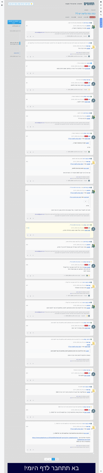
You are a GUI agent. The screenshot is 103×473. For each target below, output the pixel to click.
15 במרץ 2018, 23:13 (78, 190)
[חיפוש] (100, 14)
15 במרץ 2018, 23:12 (78, 161)
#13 (27, 190)
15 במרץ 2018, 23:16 (78, 305)
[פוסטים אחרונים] (100, 8)
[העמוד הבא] (46, 459)
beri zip (88, 46)
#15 (27, 244)
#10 (27, 116)
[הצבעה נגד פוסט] (27, 36)
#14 (27, 227)
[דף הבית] (100, 2)
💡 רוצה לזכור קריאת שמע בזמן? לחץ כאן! (20, 4)
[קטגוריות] (100, 5)
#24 (27, 426)
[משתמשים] (100, 11)
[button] (100, 471)
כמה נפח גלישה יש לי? (74, 138)
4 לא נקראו (16, 53)
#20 (27, 342)
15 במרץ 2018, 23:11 (76, 136)
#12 (27, 161)
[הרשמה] (2, 5)
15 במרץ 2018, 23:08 (78, 46)
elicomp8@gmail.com (39, 32)
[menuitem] (2, 2)
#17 (27, 285)
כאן (80, 52)
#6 (26, 46)
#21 (27, 373)
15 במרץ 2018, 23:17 (76, 373)
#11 (27, 136)
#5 (26, 25)
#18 (27, 305)
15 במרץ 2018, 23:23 (78, 426)
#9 (26, 99)
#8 (26, 82)
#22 (27, 389)
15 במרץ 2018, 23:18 (76, 409)
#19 (27, 325)
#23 (27, 409)
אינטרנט (92, 17)
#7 (26, 66)
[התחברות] (2, 2)
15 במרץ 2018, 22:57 (78, 25)
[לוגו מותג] (89, 4)
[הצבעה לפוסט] (33, 36)
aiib (89, 22)
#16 (27, 264)
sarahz (88, 63)
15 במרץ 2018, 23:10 (78, 116)
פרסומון (88, 25)
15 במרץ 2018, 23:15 (78, 244)
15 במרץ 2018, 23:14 (76, 227)
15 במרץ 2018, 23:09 (76, 99)
